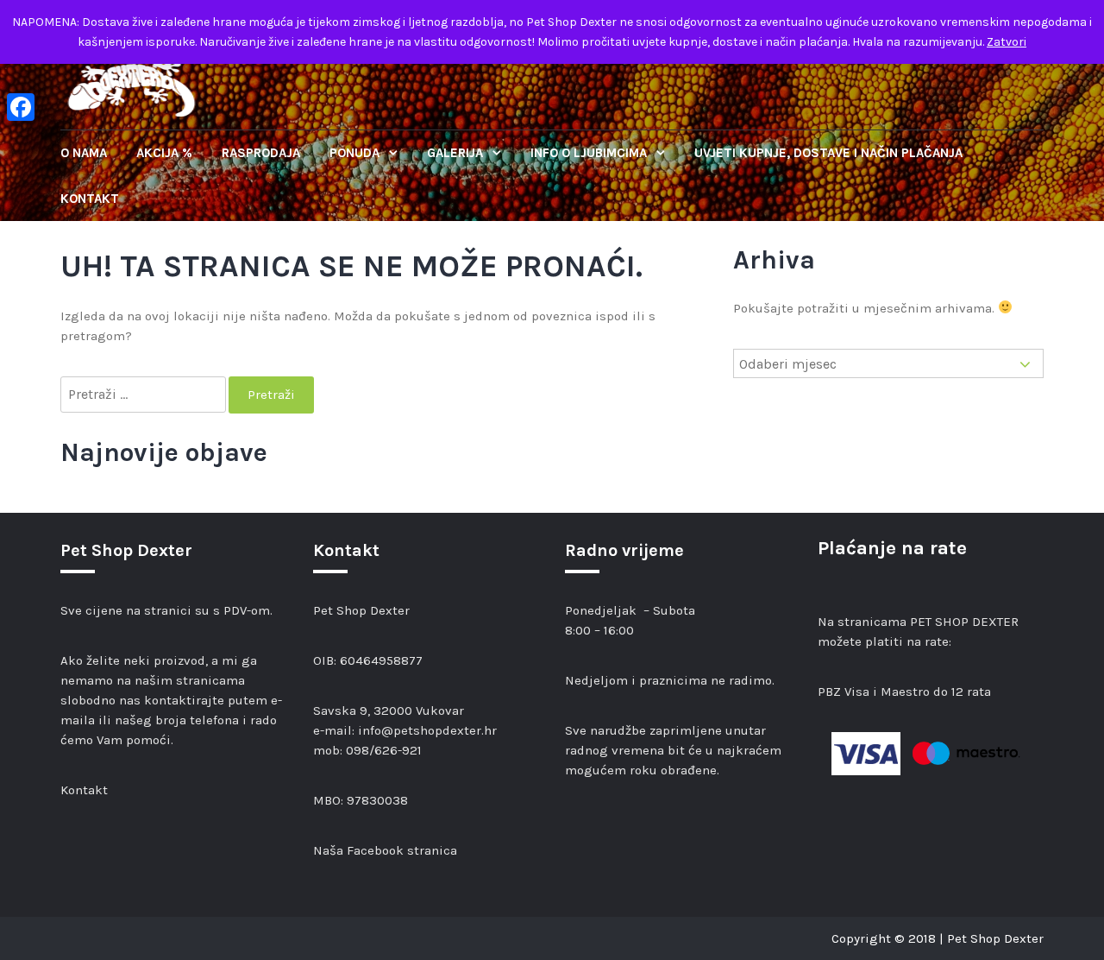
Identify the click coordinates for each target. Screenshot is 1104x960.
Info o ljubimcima (590, 153)
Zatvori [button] (1006, 42)
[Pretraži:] (144, 395)
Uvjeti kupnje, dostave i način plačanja (828, 153)
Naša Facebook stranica (385, 850)
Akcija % (164, 153)
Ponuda (356, 153)
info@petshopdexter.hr (427, 730)
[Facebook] (20, 107)
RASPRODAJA (261, 153)
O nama (83, 153)
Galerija (456, 153)
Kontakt (89, 198)
